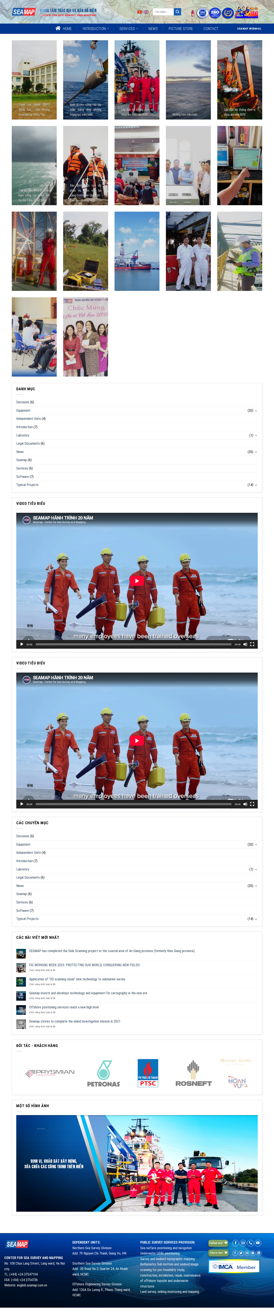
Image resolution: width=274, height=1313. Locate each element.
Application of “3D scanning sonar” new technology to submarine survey (77, 979)
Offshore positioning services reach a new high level (64, 1007)
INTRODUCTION (94, 29)
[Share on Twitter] (241, 1253)
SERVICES (127, 29)
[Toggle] (256, 410)
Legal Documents (28, 443)
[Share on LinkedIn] (258, 1253)
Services (22, 468)
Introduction (24, 427)
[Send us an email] (243, 1243)
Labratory (22, 435)
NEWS (153, 29)
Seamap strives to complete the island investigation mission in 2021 (75, 1021)
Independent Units (28, 419)
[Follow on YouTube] (258, 1243)
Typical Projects (27, 485)
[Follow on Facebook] (235, 1243)
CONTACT (211, 29)
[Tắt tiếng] (245, 644)
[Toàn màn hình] (252, 644)
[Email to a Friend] (247, 1253)
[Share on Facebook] (235, 1253)
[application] (137, 581)
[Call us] (250, 1243)
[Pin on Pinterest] (253, 1253)
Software (22, 477)
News (20, 452)
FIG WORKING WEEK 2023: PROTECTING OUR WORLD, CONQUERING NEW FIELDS (84, 965)
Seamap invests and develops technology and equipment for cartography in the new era (88, 993)
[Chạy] (22, 644)
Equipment (23, 410)
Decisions (22, 402)
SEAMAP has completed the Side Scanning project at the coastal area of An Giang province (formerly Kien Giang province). (112, 951)
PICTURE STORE (181, 29)
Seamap (21, 460)
